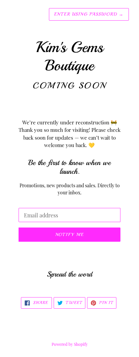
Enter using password (88, 14)
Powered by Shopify (70, 344)
